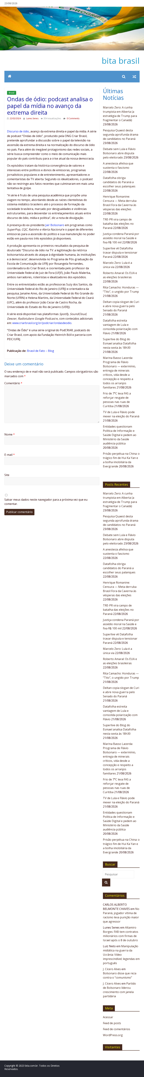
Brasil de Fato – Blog (40, 351)
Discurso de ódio (18, 131)
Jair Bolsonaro (54, 225)
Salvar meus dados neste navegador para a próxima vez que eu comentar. (45, 502)
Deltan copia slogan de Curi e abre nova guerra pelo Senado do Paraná (121, 306)
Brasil (11, 92)
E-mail (9, 455)
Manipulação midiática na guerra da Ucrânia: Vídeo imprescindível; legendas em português (121, 954)
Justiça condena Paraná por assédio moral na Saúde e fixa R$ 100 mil (121, 238)
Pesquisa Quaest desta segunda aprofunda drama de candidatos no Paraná (120, 134)
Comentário (13, 383)
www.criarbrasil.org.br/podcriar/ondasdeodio (41, 323)
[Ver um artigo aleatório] (134, 76)
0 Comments (72, 118)
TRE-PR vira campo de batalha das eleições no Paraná (118, 223)
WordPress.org (113, 1035)
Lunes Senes (32, 118)
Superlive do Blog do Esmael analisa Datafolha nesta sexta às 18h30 (119, 343)
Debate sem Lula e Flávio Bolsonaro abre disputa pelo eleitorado (119, 153)
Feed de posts (112, 1023)
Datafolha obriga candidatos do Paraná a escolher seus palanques (119, 182)
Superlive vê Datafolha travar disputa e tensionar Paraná (120, 252)
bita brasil (121, 60)
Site (6, 475)
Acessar (108, 1017)
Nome (9, 434)
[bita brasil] (72, 9)
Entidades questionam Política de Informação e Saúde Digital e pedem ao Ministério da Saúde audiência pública (119, 435)
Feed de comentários (116, 1029)
